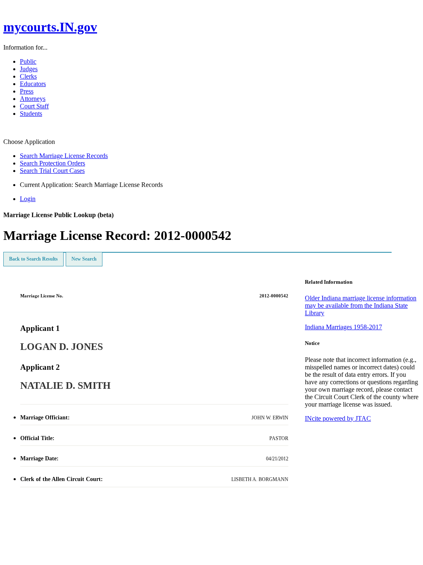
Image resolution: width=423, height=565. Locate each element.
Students (31, 113)
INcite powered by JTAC (338, 418)
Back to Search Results (33, 259)
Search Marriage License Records (64, 155)
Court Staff (34, 106)
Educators (33, 83)
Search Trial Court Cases (52, 170)
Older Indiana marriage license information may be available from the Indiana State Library (360, 305)
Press (26, 91)
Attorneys (32, 98)
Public (28, 61)
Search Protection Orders (52, 163)
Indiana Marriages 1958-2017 (343, 326)
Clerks (28, 76)
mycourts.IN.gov (50, 26)
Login (28, 198)
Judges (29, 68)
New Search (84, 259)
